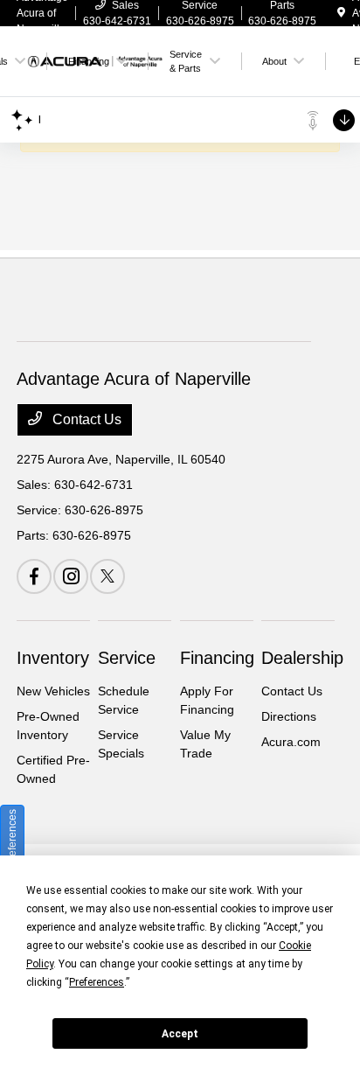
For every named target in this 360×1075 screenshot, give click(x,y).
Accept (180, 1034)
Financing (217, 657)
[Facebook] (34, 576)
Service (127, 657)
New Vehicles (53, 691)
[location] (341, 13)
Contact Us (85, 419)
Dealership (302, 657)
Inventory (53, 657)
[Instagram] (70, 576)
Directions (288, 716)
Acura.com (291, 742)
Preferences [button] (96, 982)
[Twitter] (107, 576)
